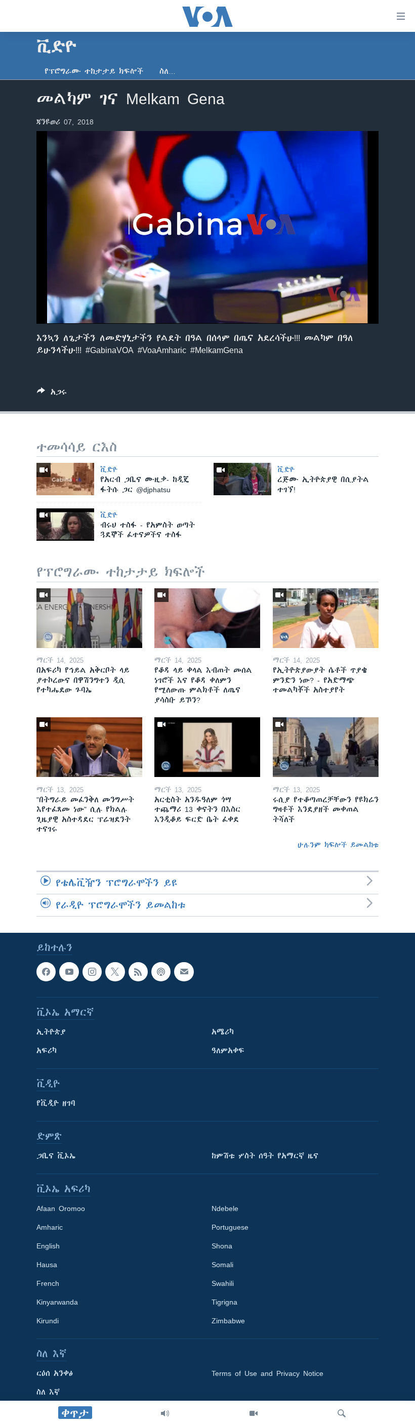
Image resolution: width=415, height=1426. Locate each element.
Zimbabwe (228, 1320)
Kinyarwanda (57, 1302)
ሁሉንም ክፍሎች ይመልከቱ (338, 845)
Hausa (46, 1264)
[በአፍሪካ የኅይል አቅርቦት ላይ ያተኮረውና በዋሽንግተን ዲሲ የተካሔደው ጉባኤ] (89, 618)
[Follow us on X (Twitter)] (114, 971)
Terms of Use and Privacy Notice (267, 1373)
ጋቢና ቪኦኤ (55, 1155)
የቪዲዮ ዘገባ (55, 1103)
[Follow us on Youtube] (68, 971)
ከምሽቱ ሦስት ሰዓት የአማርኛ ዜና (265, 1155)
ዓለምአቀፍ (228, 1050)
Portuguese (230, 1227)
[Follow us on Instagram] (92, 971)
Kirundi (47, 1320)
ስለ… (167, 71)
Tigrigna (224, 1302)
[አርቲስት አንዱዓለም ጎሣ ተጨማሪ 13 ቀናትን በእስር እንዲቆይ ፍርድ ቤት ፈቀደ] (207, 747)
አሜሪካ (223, 1031)
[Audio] (165, 1413)
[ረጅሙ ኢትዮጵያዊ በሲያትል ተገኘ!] (242, 479)
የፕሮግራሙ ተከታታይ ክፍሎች (94, 71)
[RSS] (138, 971)
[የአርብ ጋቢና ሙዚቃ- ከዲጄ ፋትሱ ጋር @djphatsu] (65, 479)
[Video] (253, 1413)
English (48, 1245)
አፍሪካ (46, 1050)
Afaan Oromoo (60, 1208)
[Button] (52, 393)
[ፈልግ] (341, 1413)
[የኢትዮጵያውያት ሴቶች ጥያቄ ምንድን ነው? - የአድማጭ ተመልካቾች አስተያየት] (326, 618)
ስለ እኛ (48, 1392)
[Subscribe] (183, 971)
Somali (222, 1264)
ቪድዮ (109, 469)
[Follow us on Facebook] (46, 971)
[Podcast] (161, 971)
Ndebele (225, 1208)
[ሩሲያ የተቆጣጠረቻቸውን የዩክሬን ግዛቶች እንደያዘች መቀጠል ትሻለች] (326, 747)
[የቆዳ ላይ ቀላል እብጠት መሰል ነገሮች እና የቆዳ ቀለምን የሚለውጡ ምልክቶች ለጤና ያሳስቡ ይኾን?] (207, 618)
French (47, 1283)
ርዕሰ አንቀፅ (54, 1373)
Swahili (223, 1283)
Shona (222, 1245)
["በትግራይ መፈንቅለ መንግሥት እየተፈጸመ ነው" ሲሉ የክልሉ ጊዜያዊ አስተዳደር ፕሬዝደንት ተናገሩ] (89, 747)
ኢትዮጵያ (51, 1031)
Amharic (49, 1227)
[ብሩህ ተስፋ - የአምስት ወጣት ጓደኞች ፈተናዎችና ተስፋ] (65, 524)
